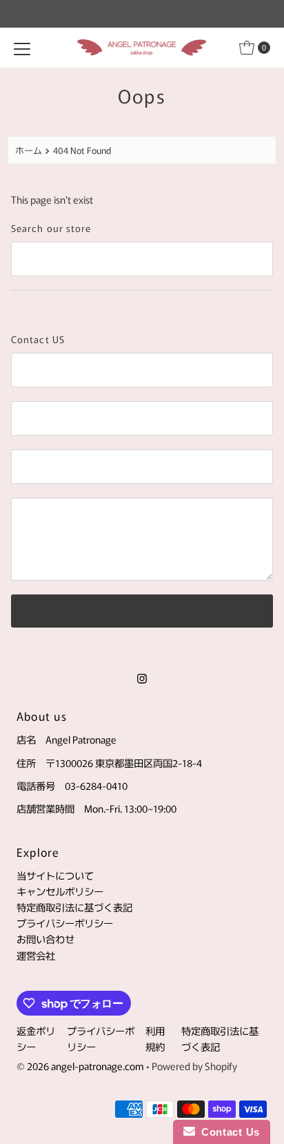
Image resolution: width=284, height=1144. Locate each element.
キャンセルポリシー (60, 891)
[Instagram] (142, 677)
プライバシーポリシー (65, 922)
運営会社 (36, 955)
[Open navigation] (22, 47)
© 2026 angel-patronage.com (80, 1065)
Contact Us (227, 1132)
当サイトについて (55, 875)
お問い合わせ (45, 938)
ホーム (28, 150)
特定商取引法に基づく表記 (74, 907)
